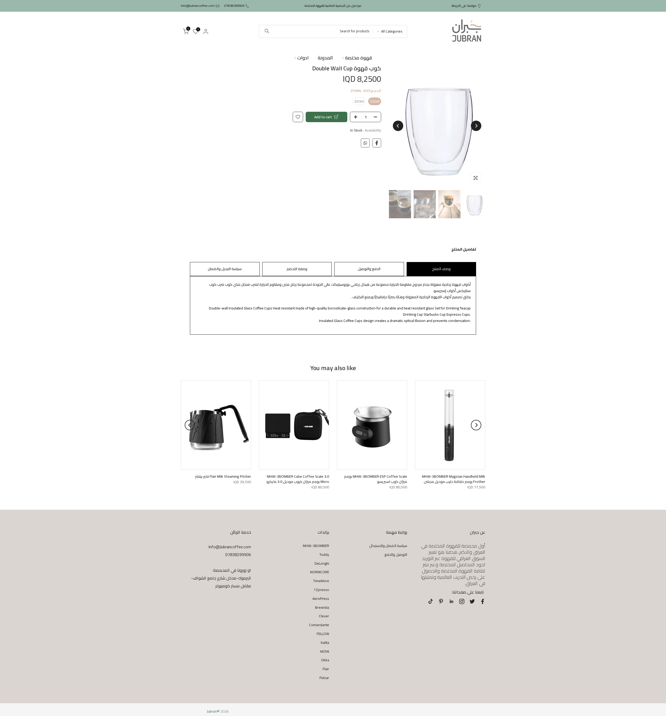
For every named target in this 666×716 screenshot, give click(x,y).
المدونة (325, 57)
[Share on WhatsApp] (365, 143)
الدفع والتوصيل (369, 268)
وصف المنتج (441, 268)
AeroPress (320, 598)
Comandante (319, 624)
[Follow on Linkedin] (451, 601)
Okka (325, 660)
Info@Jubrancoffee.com (198, 6)
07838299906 (234, 6)
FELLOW (323, 633)
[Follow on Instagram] (461, 601)
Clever (324, 616)
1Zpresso (321, 589)
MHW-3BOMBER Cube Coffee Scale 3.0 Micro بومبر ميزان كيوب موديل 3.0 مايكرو (297, 479)
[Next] (398, 126)
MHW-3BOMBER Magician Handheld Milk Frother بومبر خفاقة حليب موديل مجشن (453, 479)
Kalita (325, 642)
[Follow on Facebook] (482, 601)
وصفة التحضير (297, 268)
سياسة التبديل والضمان (225, 268)
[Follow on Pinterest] (441, 601)
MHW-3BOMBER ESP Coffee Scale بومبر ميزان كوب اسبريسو (375, 479)
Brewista (322, 607)
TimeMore (321, 580)
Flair (326, 668)
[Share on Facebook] (376, 143)
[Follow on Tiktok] (430, 601)
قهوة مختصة (358, 57)
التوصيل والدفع (396, 554)
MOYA (324, 651)
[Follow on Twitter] (472, 601)
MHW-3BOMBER (316, 545)
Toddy (324, 554)
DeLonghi (322, 563)
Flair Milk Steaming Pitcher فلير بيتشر (223, 476)
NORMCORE (319, 572)
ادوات (303, 57)
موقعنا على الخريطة (464, 6)
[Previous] (476, 126)
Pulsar (324, 677)
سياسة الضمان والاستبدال (388, 545)
